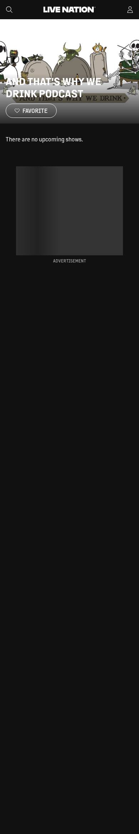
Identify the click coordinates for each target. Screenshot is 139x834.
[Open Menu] (130, 9)
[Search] (9, 9)
